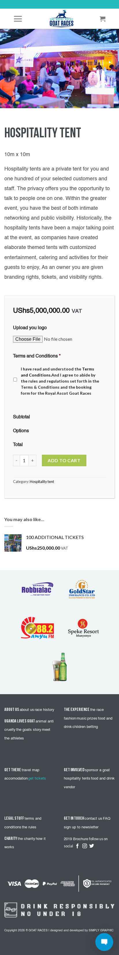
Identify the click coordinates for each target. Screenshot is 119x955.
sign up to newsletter (81, 827)
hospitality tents (77, 778)
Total (18, 445)
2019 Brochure (76, 839)
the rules (29, 827)
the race (97, 710)
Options (21, 431)
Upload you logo (30, 328)
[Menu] (18, 18)
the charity (26, 839)
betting (92, 727)
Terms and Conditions (37, 356)
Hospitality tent (42, 481)
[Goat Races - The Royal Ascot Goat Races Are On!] (61, 19)
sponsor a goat (97, 770)
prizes (92, 718)
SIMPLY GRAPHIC (101, 930)
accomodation (16, 778)
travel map (30, 770)
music (82, 718)
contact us (93, 819)
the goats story (28, 730)
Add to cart (64, 460)
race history (44, 710)
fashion (70, 718)
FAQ (106, 819)
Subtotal (21, 417)
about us (27, 710)
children (79, 727)
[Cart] (103, 18)
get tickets (37, 778)
